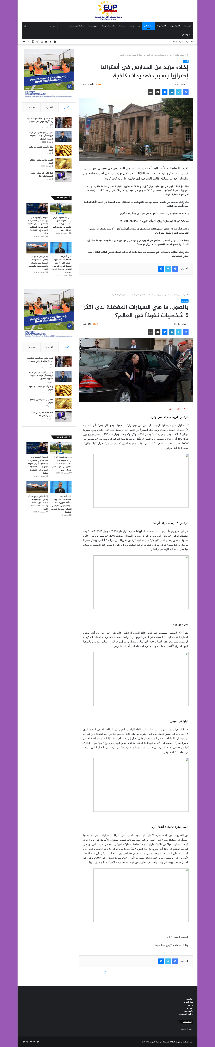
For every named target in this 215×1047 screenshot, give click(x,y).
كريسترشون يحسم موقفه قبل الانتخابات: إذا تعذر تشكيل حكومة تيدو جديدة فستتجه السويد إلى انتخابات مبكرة (38, 225)
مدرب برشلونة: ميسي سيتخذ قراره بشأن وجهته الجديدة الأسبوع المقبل (40, 136)
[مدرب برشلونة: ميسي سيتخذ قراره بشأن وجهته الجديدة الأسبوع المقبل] (63, 136)
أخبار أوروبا (161, 26)
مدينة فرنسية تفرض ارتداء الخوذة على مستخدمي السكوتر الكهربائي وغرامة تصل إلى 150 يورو (62, 224)
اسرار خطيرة (93, 26)
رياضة (131, 26)
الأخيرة (49, 107)
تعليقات (31, 107)
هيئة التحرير (188, 1002)
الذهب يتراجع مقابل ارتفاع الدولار (41, 161)
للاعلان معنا (188, 1011)
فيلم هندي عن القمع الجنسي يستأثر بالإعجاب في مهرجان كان (40, 121)
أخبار (176, 55)
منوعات (122, 26)
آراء (139, 26)
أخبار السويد (175, 26)
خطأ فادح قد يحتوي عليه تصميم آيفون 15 (42, 174)
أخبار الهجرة (186, 34)
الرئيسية (187, 26)
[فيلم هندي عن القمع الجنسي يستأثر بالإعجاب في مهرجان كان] (63, 122)
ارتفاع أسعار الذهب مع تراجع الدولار (41, 148)
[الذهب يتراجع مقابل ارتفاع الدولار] (63, 163)
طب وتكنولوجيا (108, 26)
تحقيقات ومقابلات (76, 26)
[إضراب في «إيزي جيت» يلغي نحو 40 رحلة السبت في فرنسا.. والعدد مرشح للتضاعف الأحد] (37, 248)
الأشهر (67, 107)
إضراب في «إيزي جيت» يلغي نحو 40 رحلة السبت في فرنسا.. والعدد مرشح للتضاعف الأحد (38, 263)
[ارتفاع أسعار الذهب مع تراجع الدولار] (63, 150)
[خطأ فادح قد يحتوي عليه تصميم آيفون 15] (63, 176)
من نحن (190, 1005)
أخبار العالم (148, 26)
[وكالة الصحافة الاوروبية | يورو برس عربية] (107, 10)
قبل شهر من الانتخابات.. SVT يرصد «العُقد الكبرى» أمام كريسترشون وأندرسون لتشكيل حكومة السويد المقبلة (61, 264)
